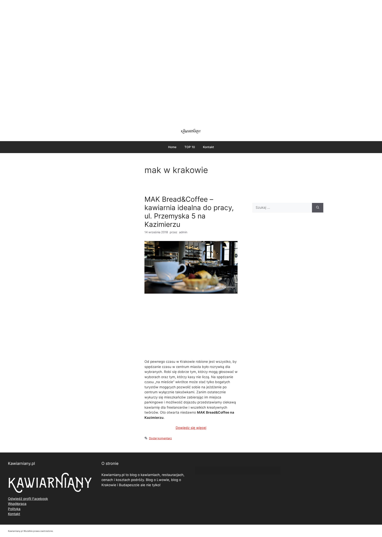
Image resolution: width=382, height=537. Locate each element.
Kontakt (208, 147)
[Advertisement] (191, 62)
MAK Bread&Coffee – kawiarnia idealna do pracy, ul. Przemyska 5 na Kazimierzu (189, 211)
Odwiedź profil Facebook (28, 499)
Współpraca (17, 504)
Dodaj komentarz (160, 438)
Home (172, 147)
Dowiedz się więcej (191, 428)
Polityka (14, 509)
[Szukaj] (317, 207)
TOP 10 (189, 147)
